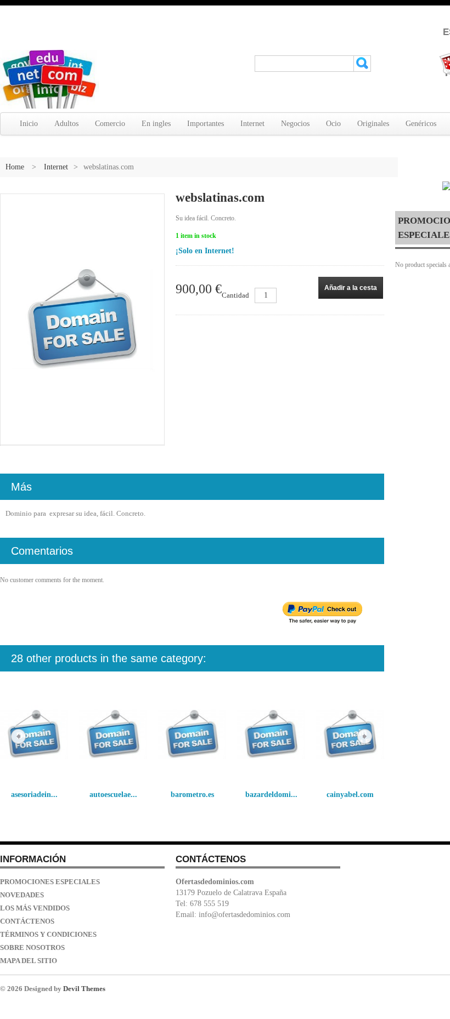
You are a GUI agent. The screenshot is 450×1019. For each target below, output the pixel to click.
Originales (373, 123)
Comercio (110, 123)
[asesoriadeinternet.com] (34, 734)
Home (14, 167)
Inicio (29, 123)
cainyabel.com (350, 794)
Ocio (333, 123)
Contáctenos (27, 921)
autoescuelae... (113, 794)
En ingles (156, 123)
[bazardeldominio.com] (271, 734)
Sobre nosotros (32, 947)
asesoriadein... (34, 794)
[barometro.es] (192, 734)
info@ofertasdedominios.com (244, 914)
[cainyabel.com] (350, 734)
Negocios (295, 123)
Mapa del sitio (28, 961)
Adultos (66, 123)
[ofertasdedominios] (49, 79)
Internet (252, 123)
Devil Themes (84, 988)
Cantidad (235, 295)
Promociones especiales (50, 882)
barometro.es (192, 794)
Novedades (22, 895)
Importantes (205, 123)
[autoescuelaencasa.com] (113, 734)
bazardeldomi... (271, 794)
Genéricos (421, 123)
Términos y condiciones (48, 934)
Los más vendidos (35, 908)
